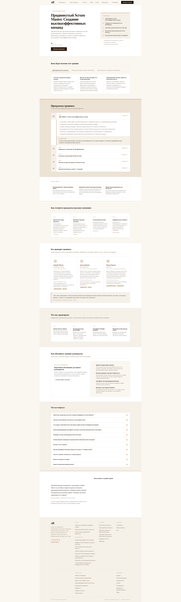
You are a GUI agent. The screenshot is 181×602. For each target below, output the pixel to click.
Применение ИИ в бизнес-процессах (84, 529)
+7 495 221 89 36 (55, 539)
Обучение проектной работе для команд (104, 531)
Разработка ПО (120, 580)
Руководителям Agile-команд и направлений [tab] (83, 70)
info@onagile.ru (55, 542)
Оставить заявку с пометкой (63, 379)
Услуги (84, 2)
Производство (120, 585)
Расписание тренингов (105, 525)
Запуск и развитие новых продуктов (84, 551)
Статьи (97, 2)
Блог (117, 530)
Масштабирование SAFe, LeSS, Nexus (84, 583)
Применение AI (79, 593)
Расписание (62, 2)
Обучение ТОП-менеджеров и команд (85, 553)
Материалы (105, 2)
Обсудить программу (59, 49)
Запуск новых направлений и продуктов (82, 532)
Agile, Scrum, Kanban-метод (82, 580)
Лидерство (78, 588)
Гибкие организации (80, 575)
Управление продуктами (81, 585)
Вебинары (101, 541)
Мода (117, 592)
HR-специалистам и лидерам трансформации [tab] (108, 70)
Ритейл (118, 583)
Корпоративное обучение (105, 527)
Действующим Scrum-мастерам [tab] (60, 70)
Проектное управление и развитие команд (84, 526)
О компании (115, 2)
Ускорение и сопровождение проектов (85, 560)
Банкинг (118, 575)
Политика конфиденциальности (112, 599)
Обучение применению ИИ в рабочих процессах (105, 535)
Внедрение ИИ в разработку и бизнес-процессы (85, 543)
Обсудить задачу (127, 2)
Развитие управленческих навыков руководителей (84, 557)
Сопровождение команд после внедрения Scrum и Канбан (83, 563)
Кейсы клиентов (120, 527)
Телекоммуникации (121, 578)
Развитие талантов (80, 590)
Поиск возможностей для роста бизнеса (83, 547)
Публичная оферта (125, 599)
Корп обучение (74, 2)
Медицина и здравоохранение (121, 589)
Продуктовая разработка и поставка (84, 540)
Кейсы (91, 2)
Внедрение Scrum (103, 538)
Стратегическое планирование (83, 578)
